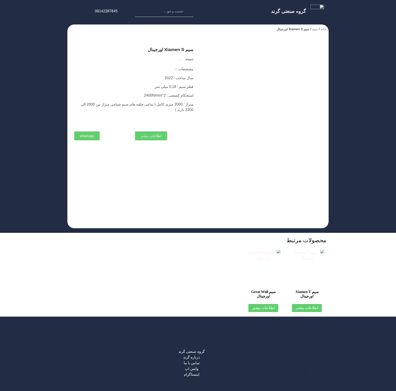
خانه (323, 29)
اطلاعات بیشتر (307, 308)
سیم (315, 29)
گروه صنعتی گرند (288, 11)
